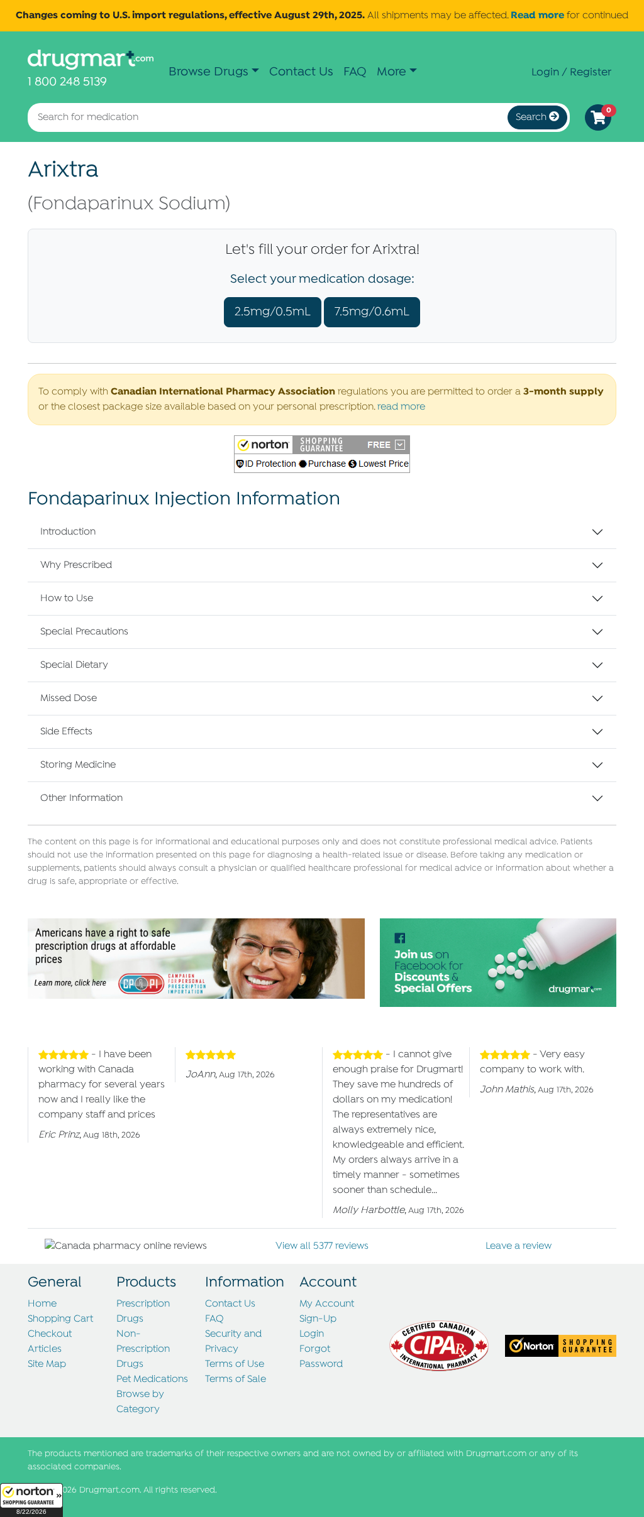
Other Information (81, 798)
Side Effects (66, 732)
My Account (326, 1304)
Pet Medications (152, 1379)
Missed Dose (68, 698)
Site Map (47, 1364)
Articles (45, 1349)
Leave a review (519, 1246)
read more (401, 407)
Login (311, 1334)
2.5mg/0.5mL (273, 312)
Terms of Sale (235, 1379)
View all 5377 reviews (322, 1246)
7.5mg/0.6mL (372, 312)
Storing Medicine (78, 765)
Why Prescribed (76, 565)
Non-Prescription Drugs (143, 1349)
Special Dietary (74, 665)
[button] (31, 1500)
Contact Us (301, 72)
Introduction (68, 532)
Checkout (50, 1334)
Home (42, 1304)
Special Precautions (84, 632)
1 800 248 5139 (67, 82)
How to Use (66, 598)
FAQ (355, 72)
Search (532, 117)
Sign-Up (317, 1319)
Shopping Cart (60, 1319)
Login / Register (571, 72)
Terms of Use (234, 1364)
